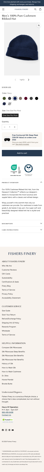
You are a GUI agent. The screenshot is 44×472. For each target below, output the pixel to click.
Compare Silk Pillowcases (12, 347)
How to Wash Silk (9, 368)
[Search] (35, 9)
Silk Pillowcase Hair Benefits (13, 360)
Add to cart (22, 153)
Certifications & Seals (10, 282)
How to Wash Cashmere (11, 372)
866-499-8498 (7, 412)
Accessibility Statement (11, 298)
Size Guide (6, 311)
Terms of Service (8, 290)
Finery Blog (6, 286)
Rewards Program (9, 327)
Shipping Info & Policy (10, 323)
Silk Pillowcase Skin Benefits (13, 356)
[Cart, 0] (40, 9)
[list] (22, 48)
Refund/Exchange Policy (11, 319)
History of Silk (7, 364)
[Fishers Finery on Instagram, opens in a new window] (6, 430)
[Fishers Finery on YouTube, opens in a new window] (12, 430)
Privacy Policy (7, 294)
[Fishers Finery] (21, 9)
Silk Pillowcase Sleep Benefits (13, 352)
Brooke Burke (7, 384)
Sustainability (7, 278)
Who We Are (7, 266)
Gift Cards (6, 274)
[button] (8, 420)
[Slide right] (28, 79)
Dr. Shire (5, 376)
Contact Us (6, 415)
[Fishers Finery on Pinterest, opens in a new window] (9, 430)
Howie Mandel (7, 380)
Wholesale (6, 331)
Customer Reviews (9, 270)
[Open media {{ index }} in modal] (22, 48)
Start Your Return (8, 315)
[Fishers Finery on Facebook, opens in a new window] (2, 430)
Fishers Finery (11, 441)
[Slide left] (15, 79)
